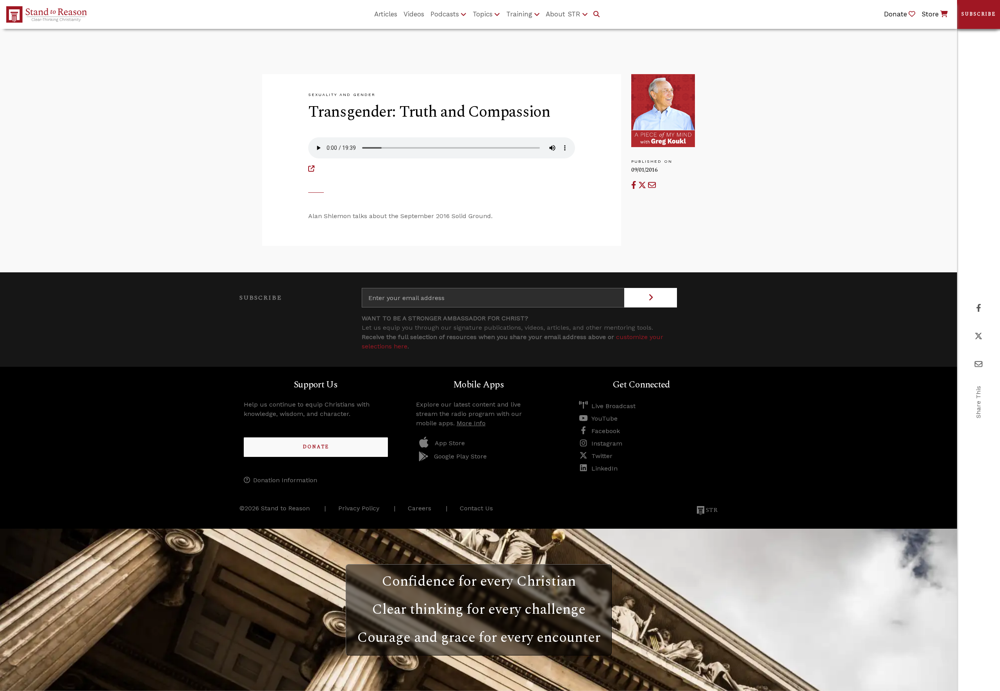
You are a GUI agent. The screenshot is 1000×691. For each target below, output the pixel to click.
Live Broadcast (613, 406)
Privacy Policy (358, 508)
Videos (414, 14)
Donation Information (285, 480)
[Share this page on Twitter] (643, 185)
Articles (385, 14)
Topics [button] (483, 14)
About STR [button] (563, 14)
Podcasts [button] (444, 14)
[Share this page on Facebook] (634, 185)
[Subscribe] (650, 297)
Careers (419, 508)
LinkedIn (604, 468)
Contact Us (476, 508)
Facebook (605, 431)
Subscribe (978, 14)
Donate (316, 447)
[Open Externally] (311, 168)
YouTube (604, 418)
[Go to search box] (596, 14)
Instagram (606, 443)
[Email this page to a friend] (652, 185)
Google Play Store (460, 456)
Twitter (601, 456)
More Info (471, 423)
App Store (450, 443)
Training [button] (519, 14)
